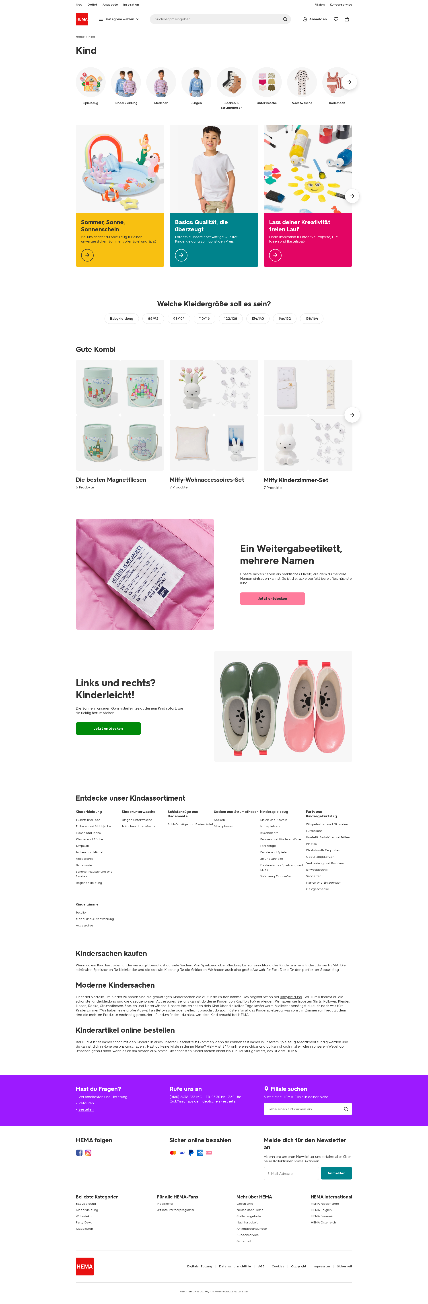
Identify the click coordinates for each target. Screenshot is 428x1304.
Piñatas (311, 844)
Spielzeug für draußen (276, 876)
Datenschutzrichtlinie (235, 1266)
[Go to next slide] (349, 82)
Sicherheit (244, 1241)
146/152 (285, 318)
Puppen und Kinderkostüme (280, 839)
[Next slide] (352, 196)
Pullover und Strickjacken (94, 826)
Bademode (84, 865)
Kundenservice (248, 1235)
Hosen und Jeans (88, 833)
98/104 (179, 318)
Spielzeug (209, 965)
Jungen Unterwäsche (137, 820)
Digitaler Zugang (199, 1266)
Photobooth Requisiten (323, 850)
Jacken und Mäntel (89, 852)
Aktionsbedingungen (252, 1229)
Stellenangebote (249, 1216)
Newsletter (165, 1204)
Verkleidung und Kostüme (325, 863)
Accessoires (84, 859)
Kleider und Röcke (89, 839)
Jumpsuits (82, 846)
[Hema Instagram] (88, 1153)
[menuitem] (79, 4)
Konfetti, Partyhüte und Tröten (328, 837)
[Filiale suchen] (346, 1109)
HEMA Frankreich (323, 1216)
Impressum (321, 1266)
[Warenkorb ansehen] (347, 19)
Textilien (82, 912)
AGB (261, 1266)
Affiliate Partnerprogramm (175, 1210)
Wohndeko (84, 1216)
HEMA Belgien (321, 1210)
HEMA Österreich (323, 1222)
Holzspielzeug (270, 826)
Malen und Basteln (273, 820)
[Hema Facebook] (79, 1153)
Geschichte (245, 1204)
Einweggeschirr (317, 870)
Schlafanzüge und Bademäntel (190, 824)
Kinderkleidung (103, 1001)
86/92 (153, 318)
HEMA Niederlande (325, 1204)
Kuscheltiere (269, 833)
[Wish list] (336, 19)
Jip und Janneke (271, 859)
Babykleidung (121, 318)
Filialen (320, 4)
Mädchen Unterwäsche (139, 826)
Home (80, 37)
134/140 (258, 318)
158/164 (312, 318)
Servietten (313, 876)
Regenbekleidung (89, 883)
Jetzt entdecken (272, 598)
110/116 (204, 318)
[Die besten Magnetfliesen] (120, 424)
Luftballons (314, 831)
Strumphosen (223, 826)
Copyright (298, 1266)
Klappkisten (84, 1229)
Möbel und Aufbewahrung (95, 919)
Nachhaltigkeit (247, 1222)
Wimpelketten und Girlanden (327, 824)
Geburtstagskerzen (320, 857)
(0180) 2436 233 (182, 1097)
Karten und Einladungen (324, 883)
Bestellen (86, 1109)
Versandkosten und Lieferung (102, 1097)
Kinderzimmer (87, 1010)
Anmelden (336, 1173)
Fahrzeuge (268, 846)
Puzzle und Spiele (273, 852)
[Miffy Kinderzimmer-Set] (308, 424)
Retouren (86, 1103)
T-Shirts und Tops (88, 820)
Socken (219, 820)
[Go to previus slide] (76, 415)
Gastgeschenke (317, 889)
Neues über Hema (250, 1210)
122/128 (230, 318)
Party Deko (84, 1222)
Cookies (278, 1266)
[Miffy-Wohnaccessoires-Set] (214, 424)
